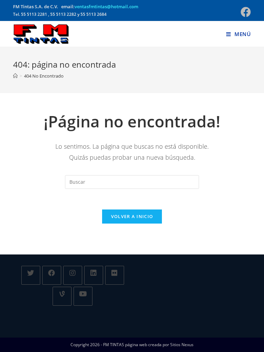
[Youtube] (83, 296)
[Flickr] (114, 275)
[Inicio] (15, 76)
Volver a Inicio (132, 216)
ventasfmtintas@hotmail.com (106, 6)
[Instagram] (72, 275)
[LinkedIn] (93, 275)
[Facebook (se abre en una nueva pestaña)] (245, 12)
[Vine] (62, 296)
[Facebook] (51, 275)
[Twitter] (30, 275)
